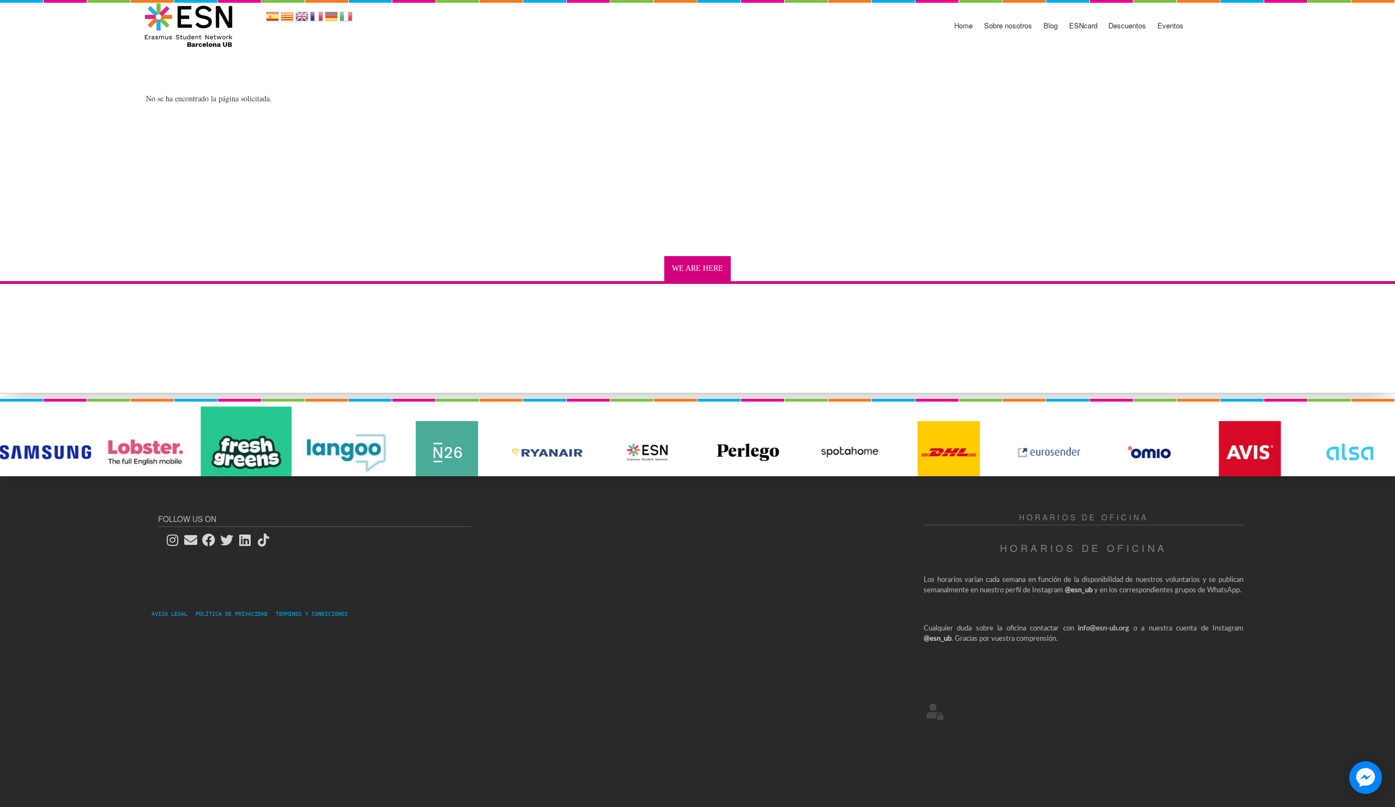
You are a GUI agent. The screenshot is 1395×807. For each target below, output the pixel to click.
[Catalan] (287, 20)
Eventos (1170, 25)
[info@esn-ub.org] (194, 540)
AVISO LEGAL (172, 614)
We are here (697, 268)
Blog (1051, 25)
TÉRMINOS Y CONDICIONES (312, 614)
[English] (301, 20)
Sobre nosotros (1008, 25)
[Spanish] (272, 20)
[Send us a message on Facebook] (1365, 777)
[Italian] (346, 20)
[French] (316, 20)
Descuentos (1127, 25)
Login (935, 711)
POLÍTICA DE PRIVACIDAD (235, 614)
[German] (331, 20)
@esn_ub (1079, 590)
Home (963, 25)
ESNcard (1083, 25)
